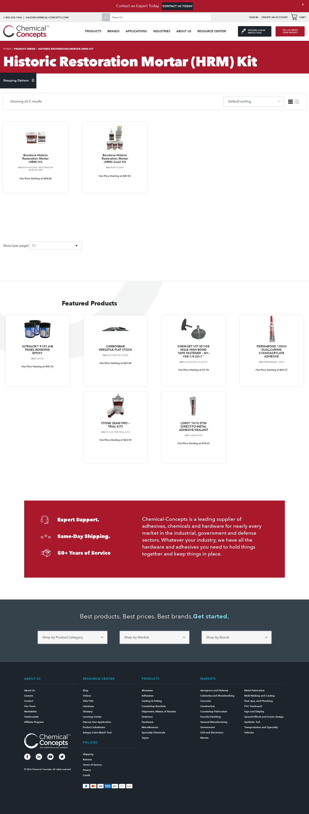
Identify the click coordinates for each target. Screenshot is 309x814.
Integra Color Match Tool (97, 732)
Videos (87, 695)
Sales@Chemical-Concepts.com (47, 17)
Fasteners (147, 716)
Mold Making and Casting (259, 695)
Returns (87, 759)
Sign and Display (254, 711)
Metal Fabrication (254, 690)
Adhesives (147, 695)
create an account (274, 17)
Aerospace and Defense (214, 690)
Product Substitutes (94, 727)
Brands (113, 31)
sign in (253, 17)
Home (7, 49)
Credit (86, 775)
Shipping (88, 754)
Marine (204, 737)
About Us (183, 31)
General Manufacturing (213, 722)
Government (207, 727)
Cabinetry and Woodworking (217, 695)
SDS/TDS (88, 701)
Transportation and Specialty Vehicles (261, 730)
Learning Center (92, 716)
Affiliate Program (34, 722)
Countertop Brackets (154, 706)
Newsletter (30, 711)
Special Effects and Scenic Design (264, 716)
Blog (85, 690)
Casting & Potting (152, 701)
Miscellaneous (150, 727)
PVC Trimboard (253, 706)
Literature (88, 706)
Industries (161, 31)
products (93, 31)
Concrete (205, 701)
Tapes (145, 737)
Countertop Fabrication (213, 711)
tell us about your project (290, 31)
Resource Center (211, 31)
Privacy (87, 770)
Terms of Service (92, 764)
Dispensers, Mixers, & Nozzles (159, 711)
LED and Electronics (211, 732)
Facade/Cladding (210, 716)
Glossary (87, 711)
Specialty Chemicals (153, 732)
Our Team (30, 706)
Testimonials (31, 716)
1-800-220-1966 (12, 17)
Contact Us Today (177, 6)
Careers (28, 695)
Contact (28, 701)
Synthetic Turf (252, 722)
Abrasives (147, 690)
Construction (207, 706)
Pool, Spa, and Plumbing (258, 701)
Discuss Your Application (97, 722)
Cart (302, 17)
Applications (136, 31)
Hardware (147, 722)
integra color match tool (256, 31)
